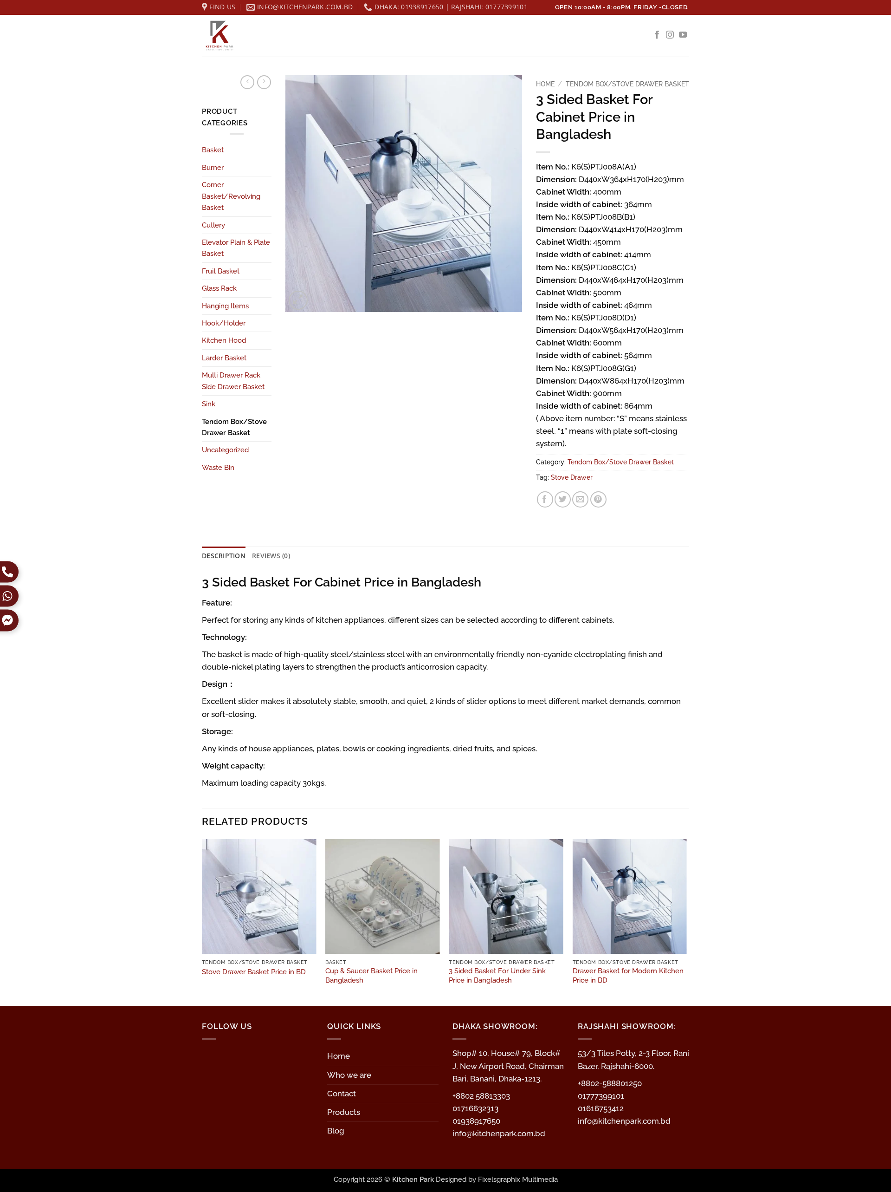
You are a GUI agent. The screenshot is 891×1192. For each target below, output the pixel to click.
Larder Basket (224, 358)
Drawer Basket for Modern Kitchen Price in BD (628, 975)
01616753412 (601, 1108)
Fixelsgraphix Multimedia (518, 1179)
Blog (335, 1130)
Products (343, 1112)
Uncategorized (225, 450)
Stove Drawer (572, 477)
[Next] (686, 921)
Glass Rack (219, 288)
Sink (208, 404)
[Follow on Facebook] (657, 35)
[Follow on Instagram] (670, 35)
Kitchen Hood (224, 340)
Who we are (349, 1075)
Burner (213, 167)
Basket (213, 150)
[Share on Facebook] (545, 499)
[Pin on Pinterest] (598, 499)
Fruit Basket (220, 271)
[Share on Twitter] (563, 499)
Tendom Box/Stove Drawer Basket (234, 427)
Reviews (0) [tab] (271, 556)
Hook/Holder (223, 323)
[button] (298, 300)
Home (545, 84)
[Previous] (202, 921)
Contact (341, 1093)
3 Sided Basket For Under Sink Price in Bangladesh (497, 975)
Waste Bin (218, 467)
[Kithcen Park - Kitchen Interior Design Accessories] (248, 36)
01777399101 (601, 1096)
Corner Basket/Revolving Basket (231, 196)
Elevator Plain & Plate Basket (236, 248)
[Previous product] (264, 82)
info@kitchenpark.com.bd (498, 1133)
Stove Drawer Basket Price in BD (254, 972)
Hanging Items (225, 306)
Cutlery (213, 225)
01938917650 (476, 1121)
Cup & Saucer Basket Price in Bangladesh (371, 975)
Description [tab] (223, 556)
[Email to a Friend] (580, 499)
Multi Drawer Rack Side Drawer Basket (233, 381)
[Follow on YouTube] (683, 35)
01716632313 (475, 1108)
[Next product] (247, 82)
